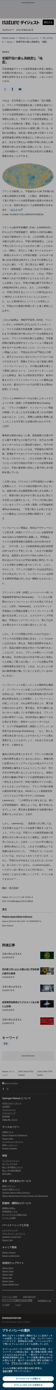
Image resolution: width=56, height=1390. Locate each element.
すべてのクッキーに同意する (28, 1378)
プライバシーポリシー (22, 1363)
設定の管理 (7, 1371)
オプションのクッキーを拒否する (28, 1385)
